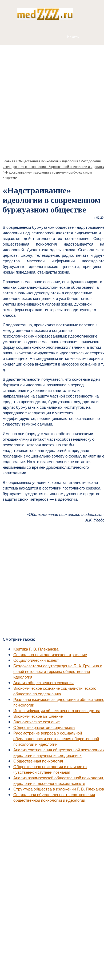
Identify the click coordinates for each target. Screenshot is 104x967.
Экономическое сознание (36, 721)
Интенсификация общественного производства (56, 710)
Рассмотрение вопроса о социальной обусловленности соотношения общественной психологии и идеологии (56, 738)
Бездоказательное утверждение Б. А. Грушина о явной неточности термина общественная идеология (57, 671)
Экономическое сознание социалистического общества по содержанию (54, 690)
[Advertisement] (52, 100)
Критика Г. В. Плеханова (35, 649)
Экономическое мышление (38, 716)
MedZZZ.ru (32, 950)
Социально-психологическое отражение (50, 654)
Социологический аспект (36, 660)
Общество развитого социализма (44, 727)
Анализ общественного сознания (43, 682)
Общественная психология (38, 761)
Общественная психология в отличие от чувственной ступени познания (50, 769)
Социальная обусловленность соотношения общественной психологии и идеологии (54, 797)
